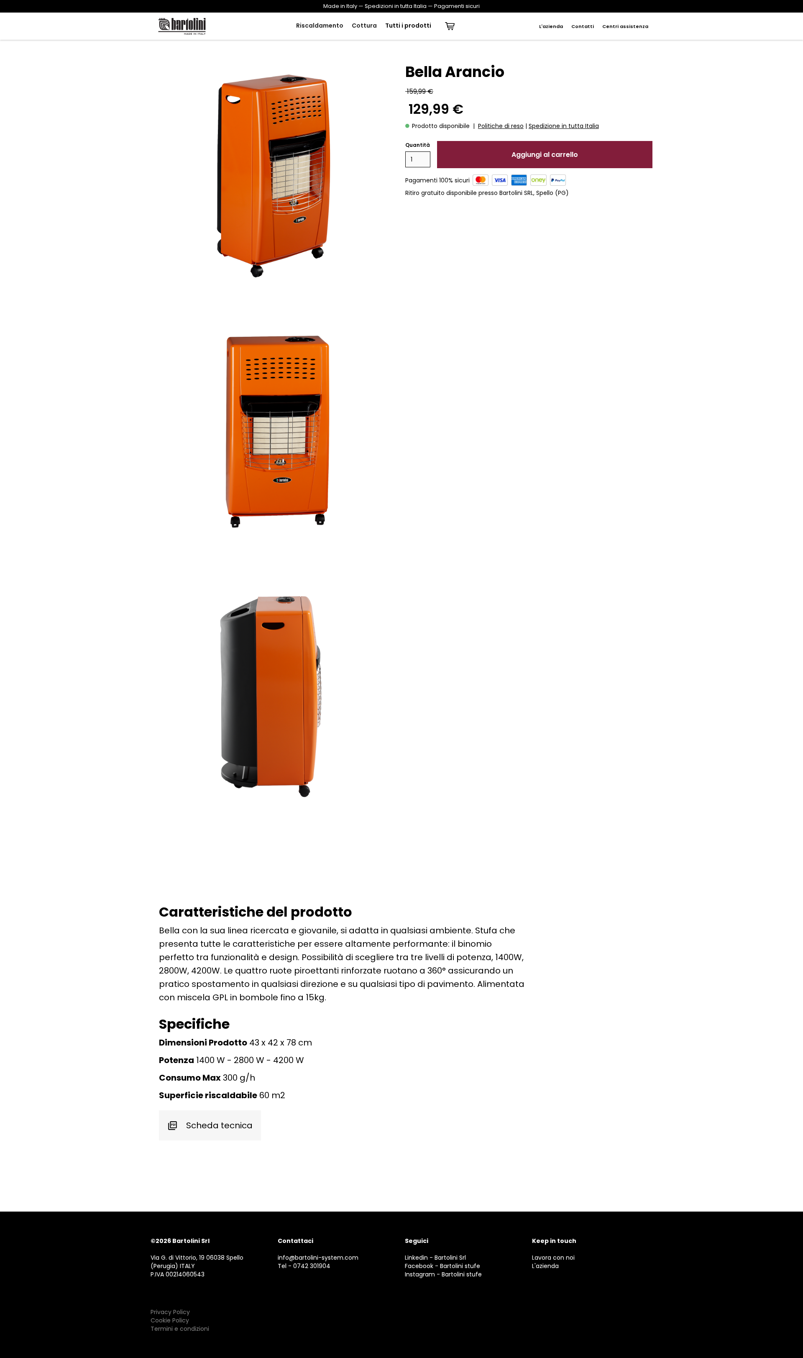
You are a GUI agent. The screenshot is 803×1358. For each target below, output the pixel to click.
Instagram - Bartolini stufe (443, 1274)
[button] (320, 26)
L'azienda (551, 26)
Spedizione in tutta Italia (564, 126)
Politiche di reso (501, 126)
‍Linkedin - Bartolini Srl (435, 1257)
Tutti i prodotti (408, 25)
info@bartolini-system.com (318, 1257)
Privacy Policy (170, 1312)
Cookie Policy (170, 1320)
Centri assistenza (625, 26)
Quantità (417, 145)
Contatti (582, 26)
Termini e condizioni (180, 1329)
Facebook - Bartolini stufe (442, 1266)
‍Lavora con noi (553, 1257)
